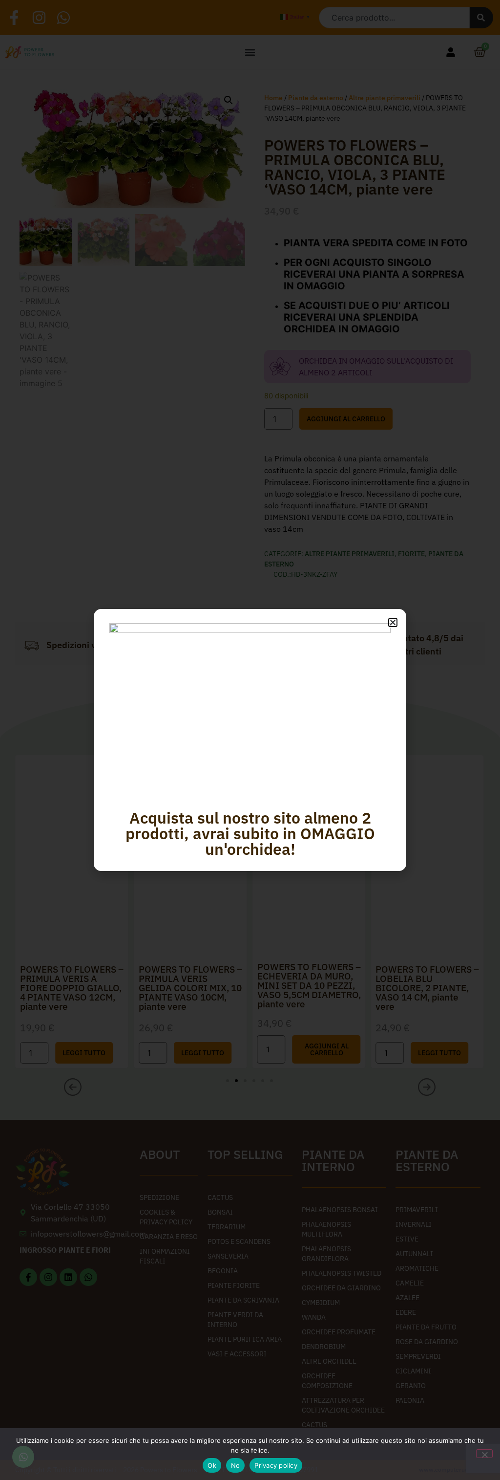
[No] (484, 1453)
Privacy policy (275, 1465)
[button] (392, 622)
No (235, 1465)
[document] (250, 740)
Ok (212, 1465)
